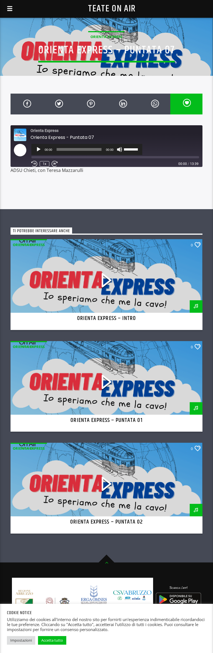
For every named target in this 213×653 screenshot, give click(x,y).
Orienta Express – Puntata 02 (106, 521)
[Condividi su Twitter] (59, 104)
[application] (86, 149)
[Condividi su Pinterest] (90, 104)
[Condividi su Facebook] (26, 104)
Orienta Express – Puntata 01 (106, 420)
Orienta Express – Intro (106, 318)
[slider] (132, 149)
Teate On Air (112, 9)
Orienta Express (106, 36)
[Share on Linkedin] (122, 104)
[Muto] (119, 149)
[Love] (186, 104)
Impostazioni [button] (21, 640)
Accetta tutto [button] (52, 640)
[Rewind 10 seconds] (34, 164)
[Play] (38, 149)
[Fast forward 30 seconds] (55, 164)
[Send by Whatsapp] (154, 104)
